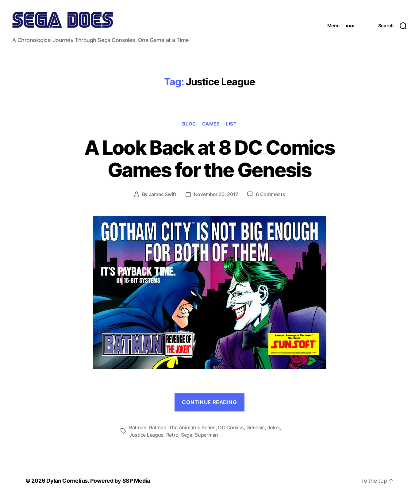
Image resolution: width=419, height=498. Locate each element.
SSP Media (136, 480)
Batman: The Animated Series (182, 427)
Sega (186, 435)
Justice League (146, 435)
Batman (137, 427)
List (231, 124)
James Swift (162, 194)
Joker (273, 427)
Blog (189, 124)
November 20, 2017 (216, 194)
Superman (206, 435)
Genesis (255, 427)
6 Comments (270, 194)
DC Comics (231, 427)
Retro (172, 435)
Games (211, 124)
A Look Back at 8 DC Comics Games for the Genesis (209, 159)
